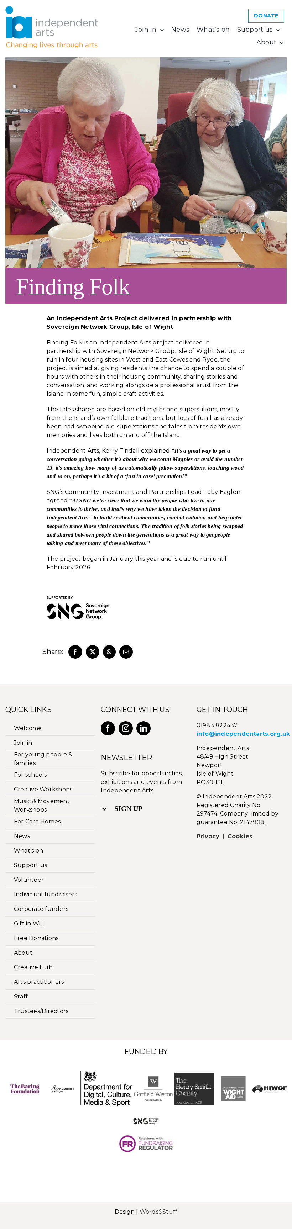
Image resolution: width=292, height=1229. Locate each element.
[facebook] (108, 728)
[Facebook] (75, 651)
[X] (92, 651)
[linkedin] (143, 728)
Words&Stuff (159, 1211)
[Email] (126, 651)
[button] (142, 809)
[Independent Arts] (51, 8)
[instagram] (126, 728)
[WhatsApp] (109, 651)
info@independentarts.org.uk (243, 733)
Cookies (240, 836)
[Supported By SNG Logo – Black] (78, 588)
